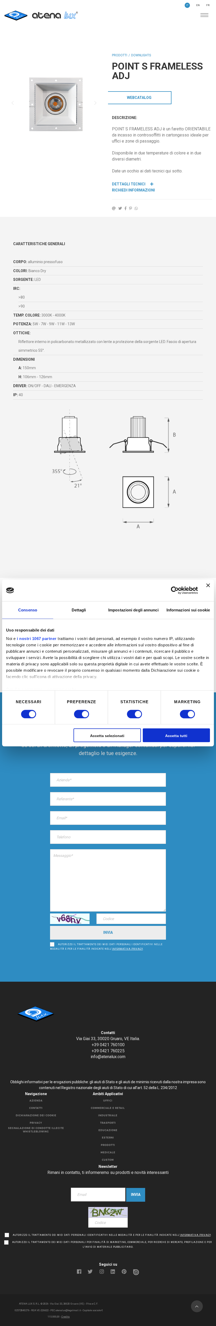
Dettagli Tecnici (129, 184)
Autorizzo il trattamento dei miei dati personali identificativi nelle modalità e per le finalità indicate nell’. (106, 946)
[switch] (75, 714)
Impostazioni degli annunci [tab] (133, 610)
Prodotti (119, 55)
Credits (65, 1316)
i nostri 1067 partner (37, 638)
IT (187, 5)
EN (198, 5)
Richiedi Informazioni (133, 190)
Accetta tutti (176, 736)
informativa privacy (127, 949)
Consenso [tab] (27, 610)
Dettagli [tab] (79, 610)
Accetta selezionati (107, 736)
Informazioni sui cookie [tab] (188, 610)
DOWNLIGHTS (141, 55)
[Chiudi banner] (208, 590)
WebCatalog (139, 97)
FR (208, 5)
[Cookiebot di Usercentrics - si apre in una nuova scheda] (175, 590)
